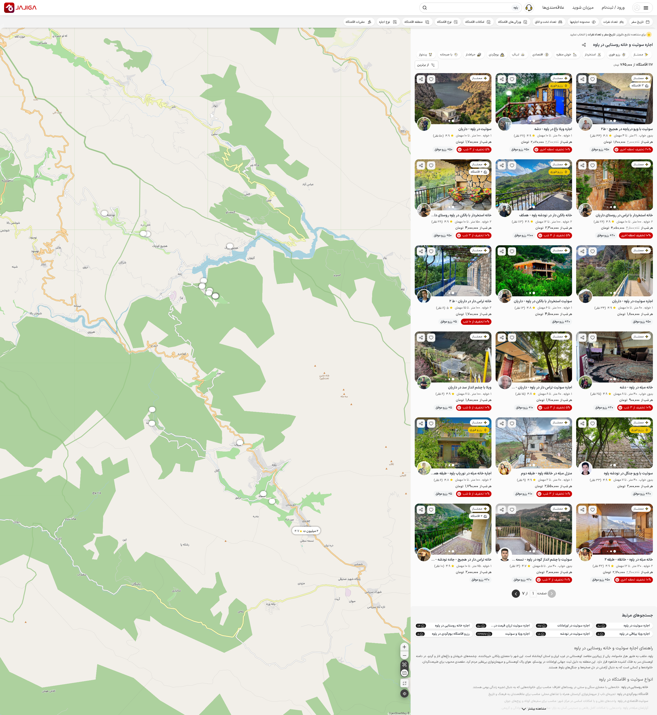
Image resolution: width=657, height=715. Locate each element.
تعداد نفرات (610, 22)
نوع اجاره (385, 22)
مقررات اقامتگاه (355, 22)
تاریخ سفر (637, 22)
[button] (613, 8)
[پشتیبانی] (529, 7)
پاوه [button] (516, 7)
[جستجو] (425, 8)
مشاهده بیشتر (537, 709)
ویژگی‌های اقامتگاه (509, 22)
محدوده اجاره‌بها (580, 22)
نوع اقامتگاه (444, 22)
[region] (205, 371)
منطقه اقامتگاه (413, 22)
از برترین (423, 65)
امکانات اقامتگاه (474, 22)
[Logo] (9, 8)
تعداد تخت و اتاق (545, 22)
